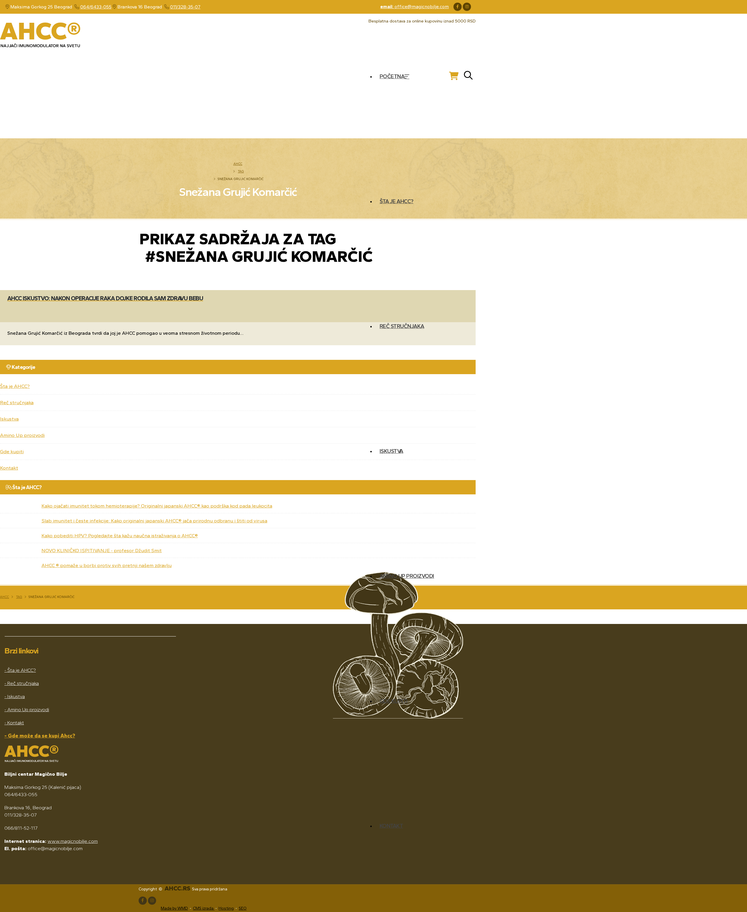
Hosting (226, 908)
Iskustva (391, 451)
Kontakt (391, 825)
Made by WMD (174, 908)
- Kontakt (14, 723)
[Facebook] (457, 7)
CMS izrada (203, 908)
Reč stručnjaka (402, 326)
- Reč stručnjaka (21, 683)
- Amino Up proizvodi (26, 709)
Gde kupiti (394, 700)
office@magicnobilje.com (414, 6)
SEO (243, 908)
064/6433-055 (95, 7)
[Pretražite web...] (468, 76)
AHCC (237, 164)
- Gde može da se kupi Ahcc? (39, 736)
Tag (241, 171)
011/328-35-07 (185, 7)
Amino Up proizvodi (407, 576)
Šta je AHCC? (396, 201)
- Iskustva (14, 696)
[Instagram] (467, 7)
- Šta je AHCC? (20, 670)
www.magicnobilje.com (73, 841)
